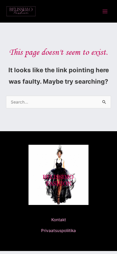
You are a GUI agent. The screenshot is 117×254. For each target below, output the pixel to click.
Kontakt (58, 219)
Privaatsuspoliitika (58, 230)
